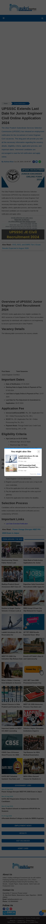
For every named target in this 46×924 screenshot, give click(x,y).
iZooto (39, 474)
